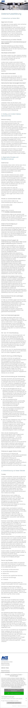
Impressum (14, 706)
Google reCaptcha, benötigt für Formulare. (9, 700)
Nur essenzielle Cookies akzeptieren (14, 690)
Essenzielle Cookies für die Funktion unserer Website (11, 698)
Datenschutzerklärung (16, 687)
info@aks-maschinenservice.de (13, 212)
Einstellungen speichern (14, 703)
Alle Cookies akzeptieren (14, 693)
